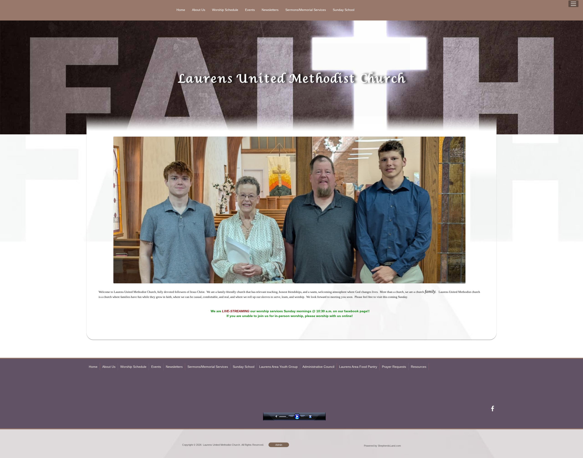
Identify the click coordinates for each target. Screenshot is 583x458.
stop (314, 416)
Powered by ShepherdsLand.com (382, 445)
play (298, 416)
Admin (278, 444)
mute (277, 416)
